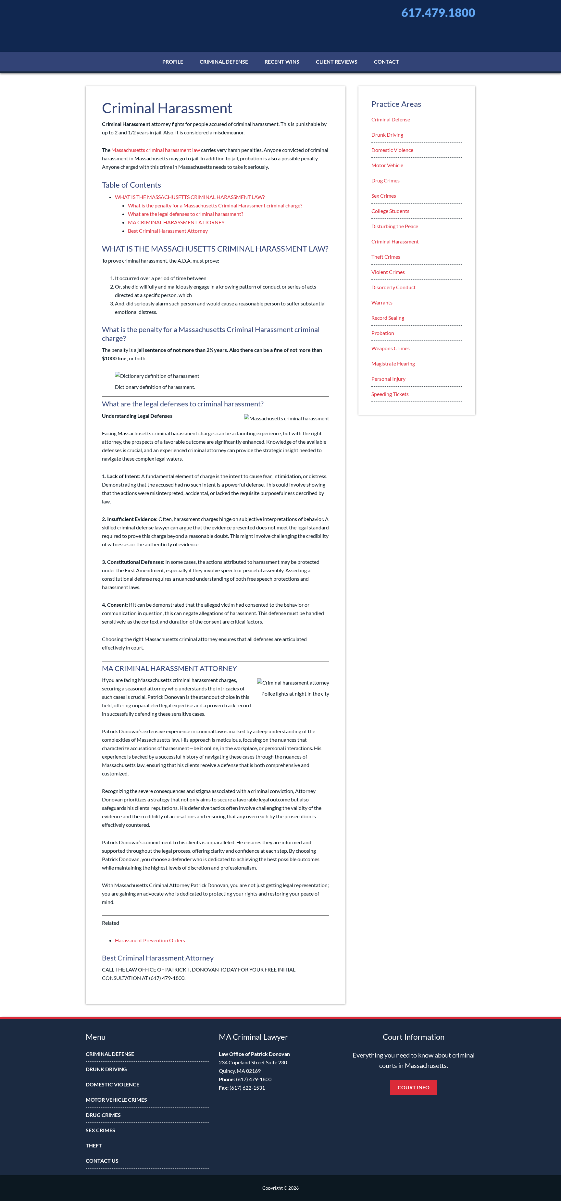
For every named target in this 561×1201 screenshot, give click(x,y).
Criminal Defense (390, 119)
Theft (94, 1145)
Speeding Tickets (390, 394)
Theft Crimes (385, 257)
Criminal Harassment (395, 241)
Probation (382, 333)
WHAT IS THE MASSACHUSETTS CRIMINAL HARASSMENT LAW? (190, 197)
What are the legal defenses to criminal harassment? (185, 214)
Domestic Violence (392, 150)
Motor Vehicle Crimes (116, 1099)
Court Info (414, 1087)
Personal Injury (388, 379)
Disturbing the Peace (394, 226)
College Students (390, 211)
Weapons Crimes (390, 348)
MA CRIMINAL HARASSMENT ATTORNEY (176, 222)
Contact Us (102, 1161)
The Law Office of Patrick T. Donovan (151, 19)
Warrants (382, 302)
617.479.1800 (438, 12)
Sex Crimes (383, 195)
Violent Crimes (388, 272)
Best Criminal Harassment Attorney (168, 231)
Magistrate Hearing (393, 363)
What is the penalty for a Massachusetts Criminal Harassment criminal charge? (215, 205)
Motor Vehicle (387, 165)
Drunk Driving (387, 134)
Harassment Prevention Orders (150, 940)
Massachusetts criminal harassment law (155, 150)
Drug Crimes (385, 180)
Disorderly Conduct (393, 287)
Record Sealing (387, 318)
